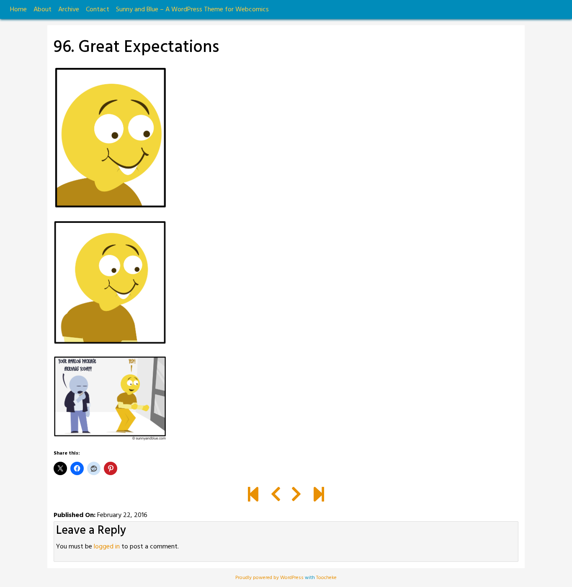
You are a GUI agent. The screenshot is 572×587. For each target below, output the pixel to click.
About (42, 9)
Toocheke (326, 578)
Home (18, 9)
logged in (107, 546)
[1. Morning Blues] (253, 496)
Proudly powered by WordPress (270, 578)
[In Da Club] (319, 496)
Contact (97, 9)
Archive (68, 9)
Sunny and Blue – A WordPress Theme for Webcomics (192, 9)
